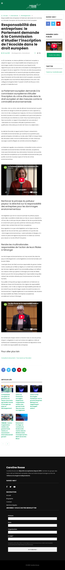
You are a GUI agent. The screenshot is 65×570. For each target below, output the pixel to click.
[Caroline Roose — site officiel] (33, 6)
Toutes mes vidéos (54, 55)
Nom (9, 522)
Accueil (5, 15)
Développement (26, 15)
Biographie (9, 498)
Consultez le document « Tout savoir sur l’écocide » (16, 358)
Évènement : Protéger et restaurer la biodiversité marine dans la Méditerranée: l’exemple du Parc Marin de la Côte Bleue (21, 430)
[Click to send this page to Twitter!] (9, 370)
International (14, 15)
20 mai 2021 (6, 53)
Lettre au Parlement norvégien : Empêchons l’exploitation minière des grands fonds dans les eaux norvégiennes (20, 402)
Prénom (10, 516)
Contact (9, 502)
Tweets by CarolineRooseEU (54, 72)
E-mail (10, 536)
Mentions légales (11, 505)
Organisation (12, 529)
